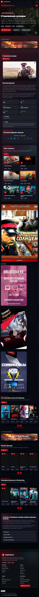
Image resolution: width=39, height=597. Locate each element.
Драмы (21, 571)
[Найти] (37, 5)
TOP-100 (3, 570)
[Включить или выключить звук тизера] (36, 33)
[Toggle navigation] (36, 2)
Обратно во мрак (23, 466)
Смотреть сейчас (7, 30)
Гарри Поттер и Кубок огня (9, 195)
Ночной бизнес (5, 419)
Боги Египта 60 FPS (33, 502)
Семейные (22, 573)
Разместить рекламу (25, 585)
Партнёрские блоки (24, 581)
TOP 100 (5, 153)
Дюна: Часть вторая (4, 467)
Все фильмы (4, 450)
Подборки (3, 402)
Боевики (22, 566)
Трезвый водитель (8, 165)
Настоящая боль (14, 466)
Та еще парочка (24, 180)
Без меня (22, 501)
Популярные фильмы (8, 537)
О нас (3, 578)
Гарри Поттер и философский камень (27, 196)
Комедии (22, 568)
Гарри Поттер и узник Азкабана (14, 502)
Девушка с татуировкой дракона (23, 420)
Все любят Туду (33, 466)
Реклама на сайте (26, 30)
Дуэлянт (12, 418)
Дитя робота (23, 165)
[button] (15, 427)
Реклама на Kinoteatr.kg (8, 539)
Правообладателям (6, 579)
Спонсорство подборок (25, 579)
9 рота (31, 418)
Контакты (4, 581)
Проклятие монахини (8, 180)
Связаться (22, 583)
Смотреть (20, 260)
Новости (4, 583)
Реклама (22, 578)
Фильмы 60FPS (6, 534)
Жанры (3, 571)
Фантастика (22, 570)
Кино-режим (6, 58)
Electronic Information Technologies (10, 595)
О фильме (16, 30)
